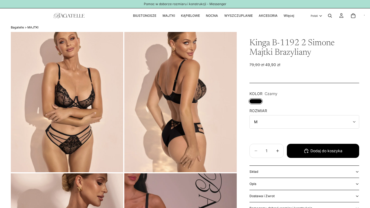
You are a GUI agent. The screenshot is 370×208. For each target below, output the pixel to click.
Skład (253, 172)
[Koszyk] (353, 16)
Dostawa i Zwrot (262, 196)
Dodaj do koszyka (326, 150)
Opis (252, 184)
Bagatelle (17, 27)
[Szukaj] (330, 16)
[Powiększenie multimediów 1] (67, 102)
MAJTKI (32, 27)
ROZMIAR (258, 110)
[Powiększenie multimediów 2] (180, 102)
